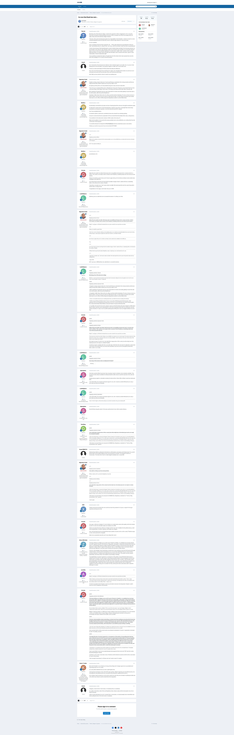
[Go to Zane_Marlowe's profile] (83, 544)
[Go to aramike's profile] (83, 574)
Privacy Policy (115, 730)
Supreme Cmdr (83, 79)
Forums (78, 9)
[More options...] (134, 31)
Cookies (120, 730)
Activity (84, 6)
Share (123, 21)
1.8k (84, 113)
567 (84, 381)
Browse (79, 6)
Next (85, 26)
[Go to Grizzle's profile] (83, 174)
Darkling (83, 424)
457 (84, 550)
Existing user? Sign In (151, 2)
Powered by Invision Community (117, 733)
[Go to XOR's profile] (83, 509)
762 (84, 325)
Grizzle (83, 170)
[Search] (155, 6)
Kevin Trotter (83, 663)
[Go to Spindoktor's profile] (83, 375)
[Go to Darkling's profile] (83, 428)
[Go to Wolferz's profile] (83, 107)
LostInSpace (83, 193)
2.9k (84, 204)
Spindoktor (83, 370)
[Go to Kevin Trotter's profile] (83, 667)
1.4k (84, 580)
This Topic (151, 6)
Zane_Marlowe (83, 540)
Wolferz (83, 102)
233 (84, 515)
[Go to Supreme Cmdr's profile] (83, 83)
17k (84, 89)
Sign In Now (106, 713)
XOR (83, 504)
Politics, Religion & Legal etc (96, 21)
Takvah (84, 20)
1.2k (84, 673)
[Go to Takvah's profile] (79, 21)
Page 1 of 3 (92, 26)
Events (84, 9)
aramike (83, 570)
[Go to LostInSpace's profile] (83, 198)
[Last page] (87, 26)
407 (84, 41)
